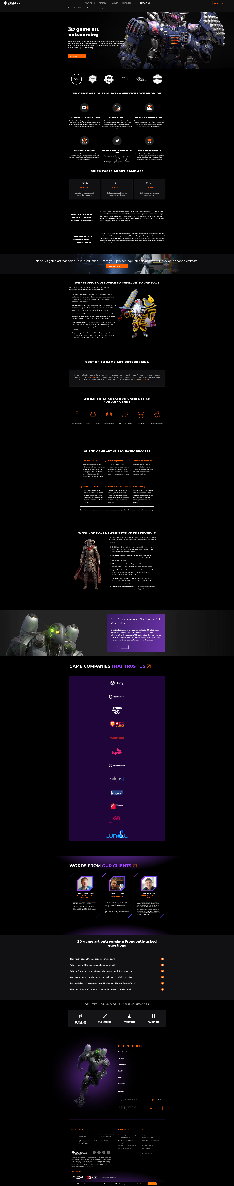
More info (142, 1184)
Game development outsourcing (127, 1135)
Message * (122, 1091)
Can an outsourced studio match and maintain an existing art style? (102, 977)
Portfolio (103, 3)
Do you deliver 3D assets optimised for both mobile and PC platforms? (103, 983)
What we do (90, 3)
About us (115, 3)
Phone (120, 1077)
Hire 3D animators (147, 1151)
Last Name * (122, 1058)
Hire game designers (147, 1145)
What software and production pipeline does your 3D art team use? (101, 971)
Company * (122, 1064)
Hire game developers (124, 1137)
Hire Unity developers (148, 1137)
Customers (126, 3)
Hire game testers (147, 1153)
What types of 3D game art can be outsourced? (92, 965)
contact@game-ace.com (107, 1140)
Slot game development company (127, 1145)
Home (70, 7)
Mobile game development (125, 1143)
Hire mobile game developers (150, 1143)
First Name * (122, 1052)
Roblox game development (125, 1140)
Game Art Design (79, 7)
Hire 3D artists (146, 1148)
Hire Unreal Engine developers (150, 1140)
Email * (120, 1071)
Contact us (145, 3)
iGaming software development (126, 1148)
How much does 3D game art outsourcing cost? (92, 959)
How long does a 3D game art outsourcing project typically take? (100, 989)
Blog (135, 3)
